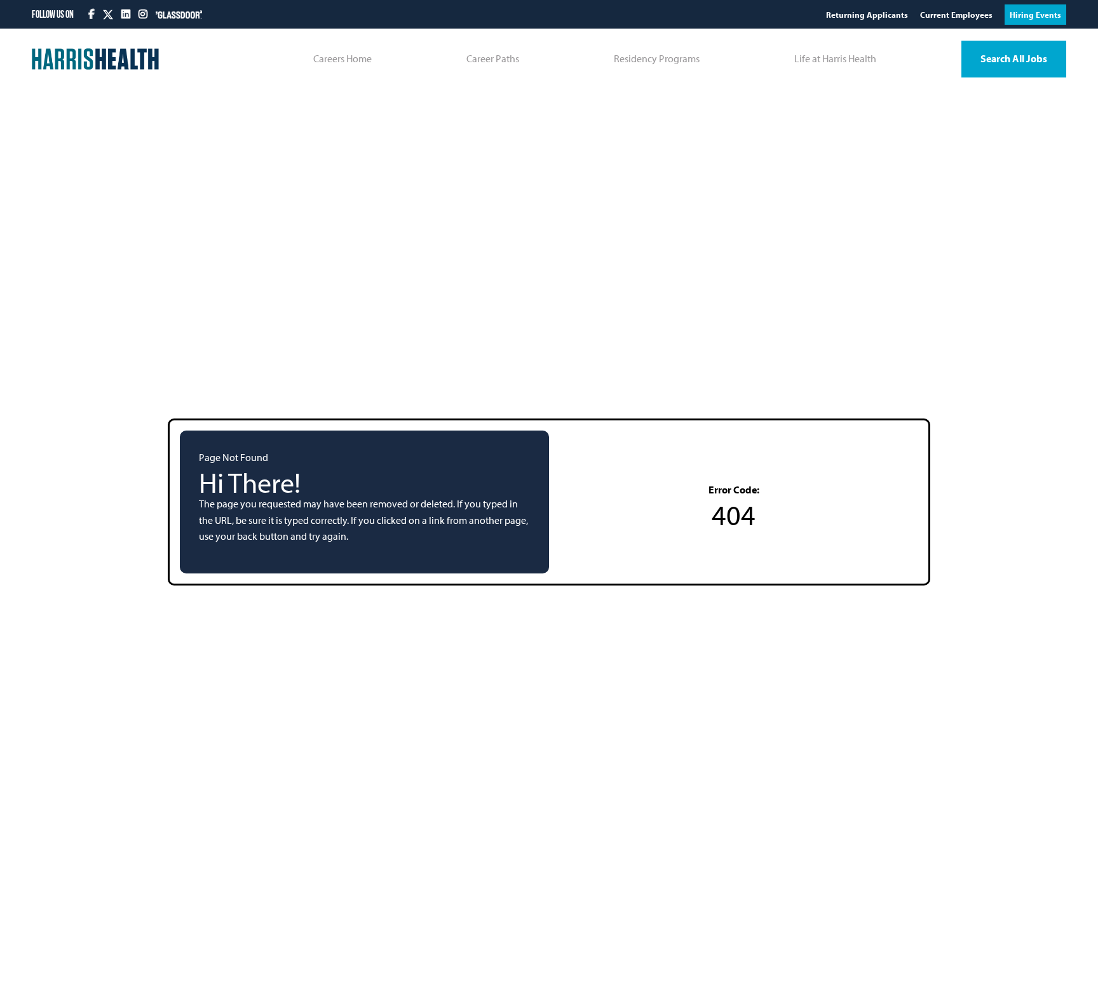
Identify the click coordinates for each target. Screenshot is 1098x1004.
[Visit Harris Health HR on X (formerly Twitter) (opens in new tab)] (108, 15)
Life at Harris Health (835, 58)
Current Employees (957, 15)
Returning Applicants (868, 15)
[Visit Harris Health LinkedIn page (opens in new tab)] (126, 14)
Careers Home (342, 58)
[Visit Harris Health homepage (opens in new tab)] (95, 59)
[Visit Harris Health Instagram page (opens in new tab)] (144, 14)
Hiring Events (1035, 15)
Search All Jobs (1013, 58)
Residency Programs (657, 58)
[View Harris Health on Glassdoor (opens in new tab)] (179, 14)
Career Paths (492, 58)
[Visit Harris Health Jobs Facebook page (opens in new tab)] (92, 14)
